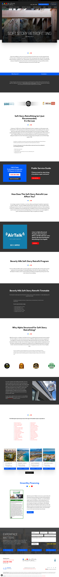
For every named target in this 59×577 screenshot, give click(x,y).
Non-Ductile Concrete (34, 427)
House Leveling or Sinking (34, 426)
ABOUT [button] (44, 7)
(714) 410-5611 (25, 468)
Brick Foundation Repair (18, 425)
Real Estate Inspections (34, 430)
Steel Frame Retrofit (33, 437)
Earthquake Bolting (17, 430)
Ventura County (23, 550)
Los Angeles (37, 550)
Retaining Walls (33, 431)
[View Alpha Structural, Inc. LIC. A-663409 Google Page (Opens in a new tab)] (55, 567)
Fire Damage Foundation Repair (19, 432)
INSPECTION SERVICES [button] (37, 7)
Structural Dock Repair (34, 439)
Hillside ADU (32, 438)
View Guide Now (35, 178)
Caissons (15, 426)
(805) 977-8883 (39, 468)
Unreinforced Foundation (34, 436)
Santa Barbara (9, 550)
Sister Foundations (33, 432)
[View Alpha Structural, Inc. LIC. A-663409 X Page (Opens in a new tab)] (51, 567)
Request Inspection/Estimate (43, 4)
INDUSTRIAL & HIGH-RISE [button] (26, 7)
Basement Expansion (17, 422)
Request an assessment (14, 178)
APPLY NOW (30, 512)
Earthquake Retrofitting (18, 431)
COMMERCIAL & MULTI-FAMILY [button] (14, 7)
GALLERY (49, 7)
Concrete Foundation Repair (18, 427)
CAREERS (55, 7)
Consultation (44, 73)
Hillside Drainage (33, 422)
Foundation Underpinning (18, 437)
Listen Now (35, 243)
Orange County (51, 550)
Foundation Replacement (18, 436)
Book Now (7, 468)
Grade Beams (16, 438)
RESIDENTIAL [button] (4, 7)
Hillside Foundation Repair (18, 439)
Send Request (34, 543)
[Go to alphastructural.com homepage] (8, 4)
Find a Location (54, 4)
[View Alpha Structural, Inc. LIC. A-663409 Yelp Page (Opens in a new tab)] (53, 567)
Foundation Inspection (17, 433)
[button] (2, 575)
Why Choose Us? (15, 73)
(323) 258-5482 (33, 4)
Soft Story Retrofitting (34, 433)
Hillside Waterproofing (34, 425)
